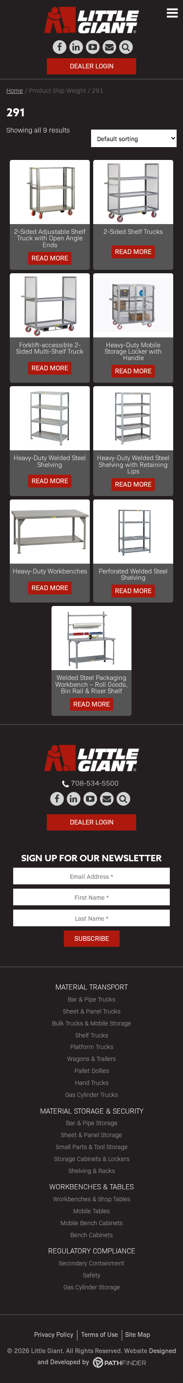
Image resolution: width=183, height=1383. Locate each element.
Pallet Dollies (91, 1070)
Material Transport (91, 986)
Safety (91, 1275)
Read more (49, 257)
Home (14, 90)
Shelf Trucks (91, 1035)
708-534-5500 (95, 782)
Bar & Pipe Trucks (91, 999)
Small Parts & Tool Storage (92, 1146)
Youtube (93, 47)
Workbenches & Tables (91, 1186)
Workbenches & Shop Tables (91, 1199)
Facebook (60, 47)
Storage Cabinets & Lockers (91, 1158)
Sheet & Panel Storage (91, 1134)
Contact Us (110, 47)
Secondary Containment (91, 1263)
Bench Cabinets (91, 1234)
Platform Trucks (91, 1046)
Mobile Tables (91, 1211)
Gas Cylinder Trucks (91, 1094)
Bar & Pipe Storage (91, 1122)
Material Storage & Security (91, 1110)
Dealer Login (92, 65)
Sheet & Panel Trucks (91, 1011)
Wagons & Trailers (91, 1058)
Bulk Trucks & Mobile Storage (91, 1023)
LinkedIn (76, 47)
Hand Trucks (92, 1082)
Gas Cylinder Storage (91, 1287)
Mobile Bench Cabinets (91, 1222)
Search (126, 47)
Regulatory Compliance (91, 1250)
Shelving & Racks (92, 1170)
